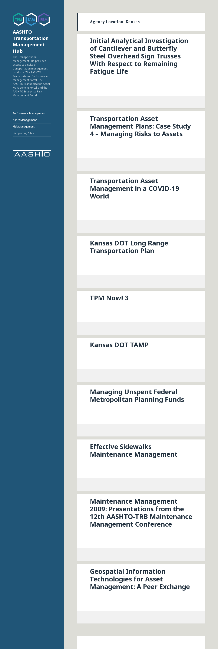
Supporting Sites (24, 133)
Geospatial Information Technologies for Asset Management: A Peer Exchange (140, 579)
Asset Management (25, 120)
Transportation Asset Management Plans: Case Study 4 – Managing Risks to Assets (140, 126)
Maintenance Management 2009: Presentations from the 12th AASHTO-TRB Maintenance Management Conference (141, 513)
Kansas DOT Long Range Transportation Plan (129, 246)
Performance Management (29, 113)
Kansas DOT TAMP (119, 344)
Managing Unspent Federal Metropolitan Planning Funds (137, 395)
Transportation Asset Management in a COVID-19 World (134, 188)
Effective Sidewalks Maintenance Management (134, 450)
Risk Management (23, 126)
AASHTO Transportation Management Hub (31, 41)
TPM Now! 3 (109, 297)
